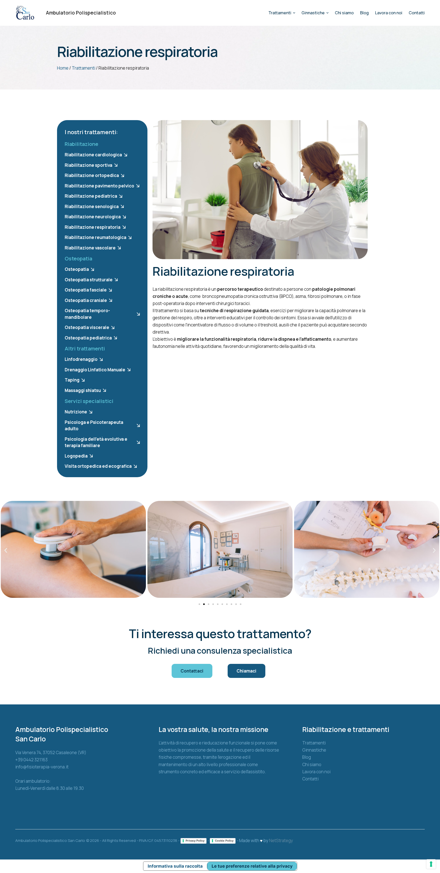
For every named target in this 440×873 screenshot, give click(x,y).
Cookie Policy (224, 840)
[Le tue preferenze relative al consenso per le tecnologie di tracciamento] (431, 864)
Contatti (310, 779)
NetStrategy (281, 840)
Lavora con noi (316, 772)
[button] (426, 851)
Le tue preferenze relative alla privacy (252, 866)
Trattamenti (83, 68)
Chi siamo (311, 764)
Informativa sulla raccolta (175, 866)
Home (62, 68)
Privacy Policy (195, 840)
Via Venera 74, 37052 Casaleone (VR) (50, 752)
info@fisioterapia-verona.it (41, 767)
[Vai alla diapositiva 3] (208, 604)
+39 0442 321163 (31, 760)
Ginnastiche (314, 750)
